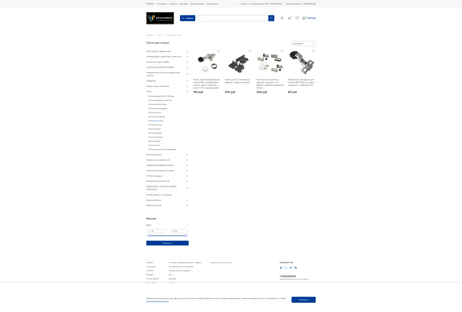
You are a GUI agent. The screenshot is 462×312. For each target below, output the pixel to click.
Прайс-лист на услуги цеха (221, 262)
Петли (160, 35)
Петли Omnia (154, 145)
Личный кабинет (197, 4)
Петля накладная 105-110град (161, 96)
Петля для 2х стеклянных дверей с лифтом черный (237, 81)
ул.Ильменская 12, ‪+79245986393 (301, 4)
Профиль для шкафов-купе (158, 160)
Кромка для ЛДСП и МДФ (157, 62)
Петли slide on (154, 112)
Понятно (303, 299)
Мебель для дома (154, 205)
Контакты (173, 4)
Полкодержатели (154, 154)
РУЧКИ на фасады (154, 176)
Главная (149, 35)
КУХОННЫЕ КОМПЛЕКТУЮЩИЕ (160, 67)
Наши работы (212, 4)
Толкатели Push (155, 125)
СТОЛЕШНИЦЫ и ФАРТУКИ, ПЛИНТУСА (164, 56)
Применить (167, 243)
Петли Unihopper (155, 137)
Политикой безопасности (157, 301)
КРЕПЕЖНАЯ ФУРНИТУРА (157, 181)
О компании (162, 4)
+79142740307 (288, 276)
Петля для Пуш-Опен (157, 104)
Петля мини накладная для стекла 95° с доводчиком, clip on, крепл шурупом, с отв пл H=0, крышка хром (206, 83)
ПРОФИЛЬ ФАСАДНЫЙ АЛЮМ (159, 165)
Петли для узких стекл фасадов (162, 149)
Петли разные (154, 129)
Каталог (189, 18)
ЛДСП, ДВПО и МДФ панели (158, 51)
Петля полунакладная (157, 108)
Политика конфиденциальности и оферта (185, 262)
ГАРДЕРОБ (150, 81)
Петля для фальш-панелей (159, 100)
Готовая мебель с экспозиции (159, 195)
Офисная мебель (153, 200)
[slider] (149, 235)
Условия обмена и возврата (179, 271)
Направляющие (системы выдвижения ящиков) (163, 74)
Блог (171, 275)
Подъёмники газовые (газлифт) (160, 170)
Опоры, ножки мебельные (157, 86)
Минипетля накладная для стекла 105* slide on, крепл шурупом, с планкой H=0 (301, 82)
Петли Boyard (154, 141)
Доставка (184, 4)
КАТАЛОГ (150, 4)
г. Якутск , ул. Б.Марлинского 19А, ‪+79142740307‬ (261, 4)
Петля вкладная (155, 133)
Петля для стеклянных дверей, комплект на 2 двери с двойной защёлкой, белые (270, 83)
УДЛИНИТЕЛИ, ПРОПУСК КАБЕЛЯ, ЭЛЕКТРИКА (161, 188)
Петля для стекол (156, 120)
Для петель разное (156, 116)
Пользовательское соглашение (181, 266)
